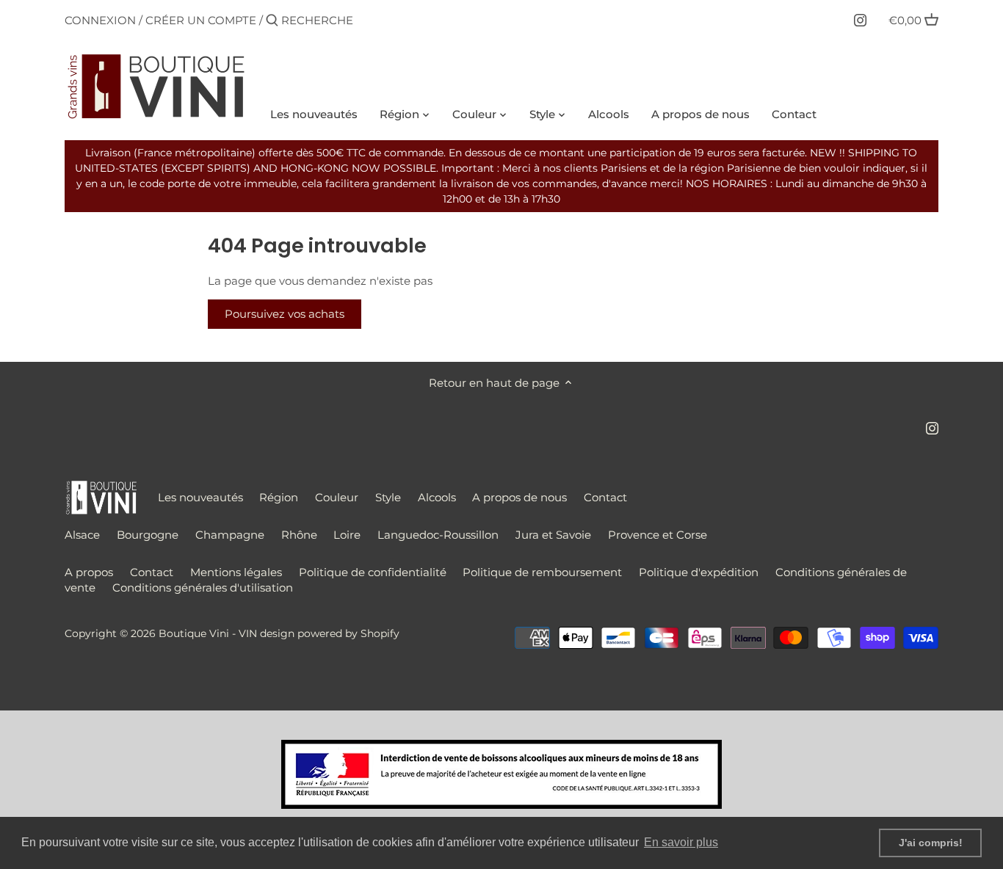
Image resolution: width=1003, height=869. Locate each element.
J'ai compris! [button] (931, 842)
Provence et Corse (657, 535)
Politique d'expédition (698, 572)
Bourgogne (147, 535)
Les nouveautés (200, 497)
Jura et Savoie (553, 535)
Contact (605, 497)
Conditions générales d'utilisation (202, 588)
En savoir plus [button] (681, 842)
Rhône (299, 535)
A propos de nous (519, 497)
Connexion (100, 20)
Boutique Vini (194, 633)
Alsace (82, 535)
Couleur (336, 497)
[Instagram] (860, 20)
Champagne (229, 535)
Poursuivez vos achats (284, 314)
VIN (248, 633)
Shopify (380, 633)
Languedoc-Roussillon (438, 535)
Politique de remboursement (542, 572)
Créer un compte (200, 20)
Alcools (437, 497)
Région (278, 497)
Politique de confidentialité (372, 572)
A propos (89, 572)
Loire (347, 535)
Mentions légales (236, 572)
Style (388, 497)
